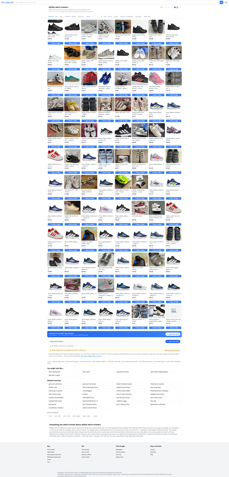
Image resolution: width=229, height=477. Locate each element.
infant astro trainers (157, 384)
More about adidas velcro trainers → (92, 356)
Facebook (153, 452)
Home (50, 11)
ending (116, 16)
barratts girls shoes (123, 398)
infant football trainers (124, 384)
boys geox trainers (85, 361)
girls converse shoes (90, 404)
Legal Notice (51, 452)
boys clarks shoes (55, 394)
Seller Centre (85, 457)
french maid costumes (124, 394)
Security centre (120, 452)
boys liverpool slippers (99, 361)
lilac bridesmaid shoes (90, 387)
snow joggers (87, 391)
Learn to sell (85, 452)
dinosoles (117, 361)
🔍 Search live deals (173, 341)
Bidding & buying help (54, 457)
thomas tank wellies (123, 391)
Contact (152, 449)
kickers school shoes (90, 408)
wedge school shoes (157, 394)
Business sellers (86, 454)
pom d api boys (155, 387)
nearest (110, 16)
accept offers (129, 16)
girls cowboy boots (123, 404)
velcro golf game (54, 372)
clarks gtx (110, 361)
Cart (48, 462)
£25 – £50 (57, 416)
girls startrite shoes (89, 384)
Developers (119, 449)
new (56, 16)
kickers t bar (53, 387)
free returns (138, 16)
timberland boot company (159, 391)
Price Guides (51, 449)
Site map (118, 454)
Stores (49, 459)
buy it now (80, 16)
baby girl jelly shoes (58, 361)
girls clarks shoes (156, 398)
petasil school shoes (123, 387)
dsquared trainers (123, 372)
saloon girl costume (55, 391)
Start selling (85, 449)
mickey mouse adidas (56, 398)
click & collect (147, 16)
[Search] (221, 2)
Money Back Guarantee (54, 454)
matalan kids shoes (55, 401)
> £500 (95, 416)
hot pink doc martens (56, 408)
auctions (74, 16)
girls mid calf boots (55, 384)
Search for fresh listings (172, 350)
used (61, 16)
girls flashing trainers (146, 361)
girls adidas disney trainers (130, 361)
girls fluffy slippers (159, 361)
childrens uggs (122, 401)
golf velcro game (54, 375)
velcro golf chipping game (159, 372)
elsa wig (153, 401)
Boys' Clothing (56, 11)
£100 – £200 (76, 416)
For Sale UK (7, 2)
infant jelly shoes (88, 398)
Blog (151, 454)
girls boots (52, 404)
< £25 (50, 416)
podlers (85, 394)
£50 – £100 (66, 416)
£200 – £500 (86, 416)
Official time (119, 457)
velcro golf (86, 372)
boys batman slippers (72, 361)
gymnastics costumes (157, 404)
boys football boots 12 (90, 401)
